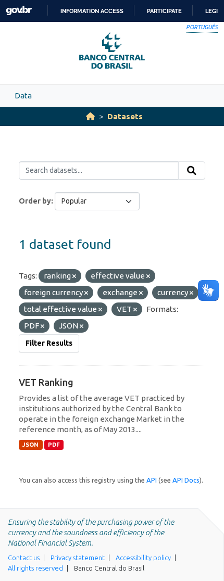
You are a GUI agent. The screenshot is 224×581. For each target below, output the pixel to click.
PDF (54, 444)
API (151, 480)
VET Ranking (46, 382)
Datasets (125, 116)
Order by (35, 201)
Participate (164, 11)
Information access (91, 11)
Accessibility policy (143, 557)
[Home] (90, 116)
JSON (30, 444)
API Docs (186, 480)
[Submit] (191, 170)
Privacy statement (78, 557)
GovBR (19, 11)
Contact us (24, 557)
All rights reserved (35, 568)
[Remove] (74, 276)
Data (23, 95)
